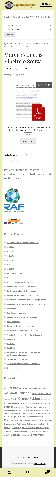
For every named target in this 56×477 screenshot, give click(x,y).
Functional (11, 308)
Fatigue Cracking (19, 407)
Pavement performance (15, 416)
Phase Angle (44, 420)
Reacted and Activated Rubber (19, 424)
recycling (37, 424)
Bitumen (35, 394)
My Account (9, 472)
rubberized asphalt (39, 427)
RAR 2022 (11, 343)
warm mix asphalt (26, 435)
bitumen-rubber (45, 394)
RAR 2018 (11, 339)
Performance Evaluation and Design (22, 330)
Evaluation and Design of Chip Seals (22, 295)
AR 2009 (10, 260)
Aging (6, 388)
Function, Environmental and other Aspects (26, 304)
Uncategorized (13, 368)
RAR (50, 420)
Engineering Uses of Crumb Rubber (22, 286)
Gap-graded (31, 407)
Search (28, 472)
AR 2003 (10, 251)
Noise (17, 413)
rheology (16, 427)
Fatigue (8, 406)
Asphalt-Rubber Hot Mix (27, 388)
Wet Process (39, 435)
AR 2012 (10, 264)
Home (9, 44)
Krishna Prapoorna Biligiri (41, 410)
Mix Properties (13, 322)
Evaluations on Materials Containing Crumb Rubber (29, 300)
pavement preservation (36, 417)
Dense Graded (45, 399)
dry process (10, 403)
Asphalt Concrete (42, 388)
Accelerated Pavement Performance (23, 242)
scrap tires (37, 432)
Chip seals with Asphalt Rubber (20, 282)
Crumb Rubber (29, 398)
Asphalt (13, 387)
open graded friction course (40, 413)
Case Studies (12, 278)
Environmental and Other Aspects (22, 291)
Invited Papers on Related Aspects (22, 317)
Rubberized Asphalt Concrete (14, 431)
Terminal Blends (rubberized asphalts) (23, 364)
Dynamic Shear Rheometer (41, 403)
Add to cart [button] (28, 141)
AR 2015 (10, 269)
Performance (12, 420)
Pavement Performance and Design (22, 326)
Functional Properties (16, 313)
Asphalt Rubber (17, 393)
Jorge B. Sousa (26, 410)
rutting (29, 431)
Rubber (26, 427)
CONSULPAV (32, 457)
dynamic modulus (25, 403)
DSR (17, 403)
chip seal (7, 399)
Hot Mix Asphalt (15, 410)
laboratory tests (9, 413)
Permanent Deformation (29, 420)
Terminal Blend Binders (17, 359)
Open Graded (25, 413)
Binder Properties (15, 273)
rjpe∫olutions (40, 463)
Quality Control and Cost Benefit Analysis (25, 335)
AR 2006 (10, 256)
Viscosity (15, 435)
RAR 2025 (11, 348)
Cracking (14, 399)
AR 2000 (10, 247)
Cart (43, 470)
